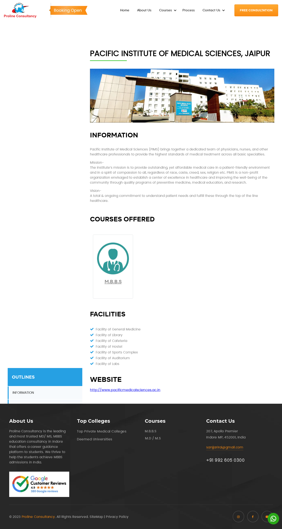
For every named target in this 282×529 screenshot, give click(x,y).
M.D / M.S (153, 438)
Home (124, 10)
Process (188, 10)
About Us (144, 10)
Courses (165, 10)
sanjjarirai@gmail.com (224, 447)
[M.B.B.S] (113, 273)
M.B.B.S (113, 282)
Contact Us (211, 10)
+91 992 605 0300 (225, 460)
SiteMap (96, 516)
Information (23, 392)
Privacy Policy (117, 516)
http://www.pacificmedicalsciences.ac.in (125, 390)
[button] (256, 10)
